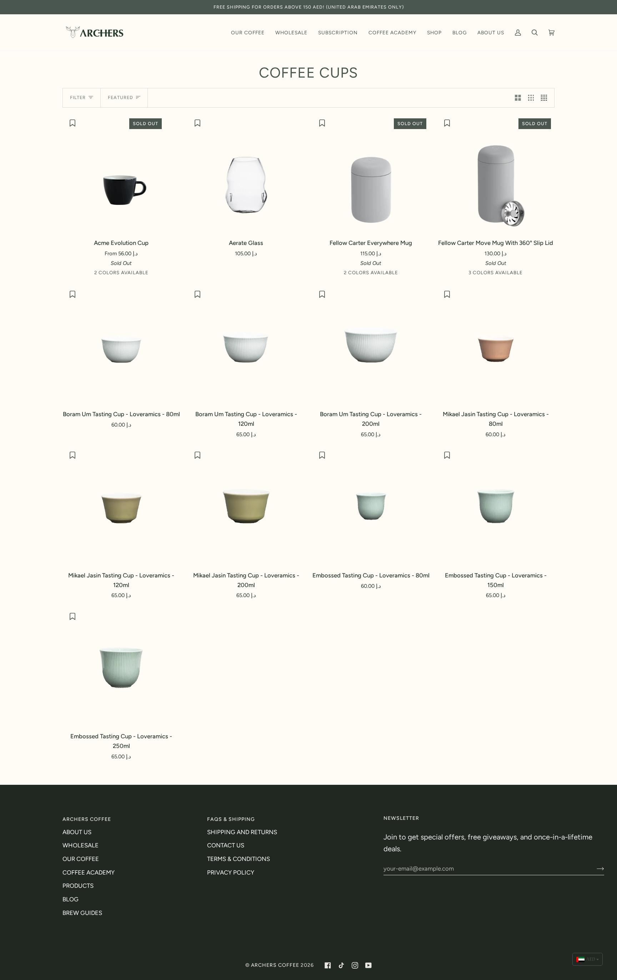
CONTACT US (225, 845)
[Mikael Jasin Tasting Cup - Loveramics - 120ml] (121, 506)
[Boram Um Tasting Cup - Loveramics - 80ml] (121, 345)
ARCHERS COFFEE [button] (86, 819)
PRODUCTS (78, 885)
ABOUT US (76, 832)
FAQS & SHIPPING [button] (231, 819)
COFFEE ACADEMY (88, 872)
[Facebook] (328, 965)
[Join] (594, 868)
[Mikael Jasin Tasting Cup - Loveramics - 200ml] (246, 506)
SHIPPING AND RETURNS (242, 832)
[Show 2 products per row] (518, 97)
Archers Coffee (275, 965)
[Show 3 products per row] (531, 97)
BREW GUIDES (82, 912)
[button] (248, 32)
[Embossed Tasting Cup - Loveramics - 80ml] (371, 506)
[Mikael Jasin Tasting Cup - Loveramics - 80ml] (496, 345)
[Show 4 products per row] (545, 97)
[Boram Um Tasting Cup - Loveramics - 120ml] (246, 345)
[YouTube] (368, 965)
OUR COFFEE (80, 858)
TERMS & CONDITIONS (238, 858)
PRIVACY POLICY (230, 872)
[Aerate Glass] (246, 173)
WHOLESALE (80, 845)
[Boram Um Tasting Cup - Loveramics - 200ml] (371, 345)
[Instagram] (355, 965)
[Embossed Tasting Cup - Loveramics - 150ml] (496, 506)
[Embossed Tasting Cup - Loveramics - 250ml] (121, 667)
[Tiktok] (341, 965)
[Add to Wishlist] (73, 123)
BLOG (70, 899)
